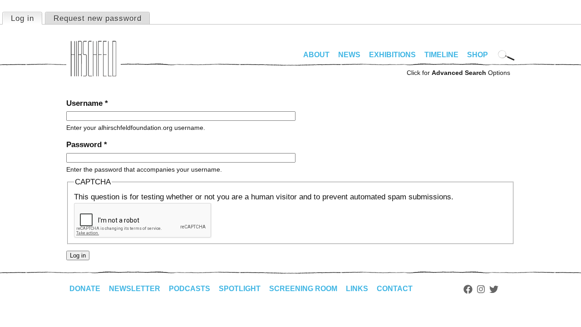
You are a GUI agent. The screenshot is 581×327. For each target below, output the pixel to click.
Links (357, 288)
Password (86, 144)
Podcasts (189, 288)
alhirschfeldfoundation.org (93, 58)
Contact (395, 288)
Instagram (481, 289)
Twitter (493, 289)
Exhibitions (392, 55)
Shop (477, 55)
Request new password (98, 18)
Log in (26, 18)
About (316, 55)
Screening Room (303, 288)
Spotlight (240, 288)
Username (87, 103)
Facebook (468, 289)
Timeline (441, 55)
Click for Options (458, 72)
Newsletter (134, 288)
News (349, 55)
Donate (84, 288)
